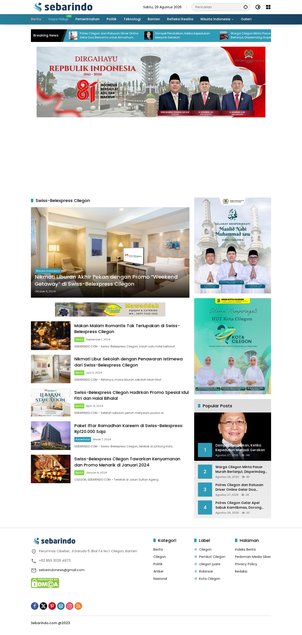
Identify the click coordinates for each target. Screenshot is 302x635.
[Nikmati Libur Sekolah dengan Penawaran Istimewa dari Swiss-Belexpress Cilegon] (51, 369)
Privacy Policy (246, 564)
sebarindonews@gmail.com (62, 570)
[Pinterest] (52, 606)
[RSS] (78, 606)
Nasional (160, 578)
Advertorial (83, 439)
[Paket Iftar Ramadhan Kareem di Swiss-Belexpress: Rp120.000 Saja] (51, 435)
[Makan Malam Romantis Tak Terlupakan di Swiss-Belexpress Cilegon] (51, 335)
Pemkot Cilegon (212, 556)
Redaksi (241, 571)
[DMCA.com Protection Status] (45, 582)
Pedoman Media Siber (253, 556)
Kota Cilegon (209, 578)
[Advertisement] (151, 155)
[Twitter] (43, 606)
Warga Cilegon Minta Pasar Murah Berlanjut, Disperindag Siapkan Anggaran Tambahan (233, 36)
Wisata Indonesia (48, 271)
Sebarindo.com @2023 (50, 623)
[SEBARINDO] (63, 6)
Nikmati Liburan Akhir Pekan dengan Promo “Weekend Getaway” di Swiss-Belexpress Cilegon (106, 280)
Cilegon (159, 556)
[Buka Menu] (268, 7)
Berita (79, 339)
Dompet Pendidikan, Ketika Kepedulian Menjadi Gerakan (160, 35)
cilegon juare (209, 564)
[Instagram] (69, 606)
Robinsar (206, 571)
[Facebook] (34, 606)
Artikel (158, 571)
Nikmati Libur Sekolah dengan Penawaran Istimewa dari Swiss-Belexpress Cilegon (128, 362)
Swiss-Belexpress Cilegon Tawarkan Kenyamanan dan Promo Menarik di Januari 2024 (127, 462)
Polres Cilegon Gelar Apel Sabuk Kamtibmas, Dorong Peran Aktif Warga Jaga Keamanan (238, 505)
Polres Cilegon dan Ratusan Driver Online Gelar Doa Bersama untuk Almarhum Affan (87, 36)
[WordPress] (61, 606)
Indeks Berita (245, 549)
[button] (245, 7)
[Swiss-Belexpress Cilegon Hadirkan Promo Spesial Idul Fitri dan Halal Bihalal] (51, 402)
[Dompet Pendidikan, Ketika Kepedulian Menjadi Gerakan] (126, 35)
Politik (158, 564)
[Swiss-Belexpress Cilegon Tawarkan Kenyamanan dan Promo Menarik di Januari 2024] (51, 469)
